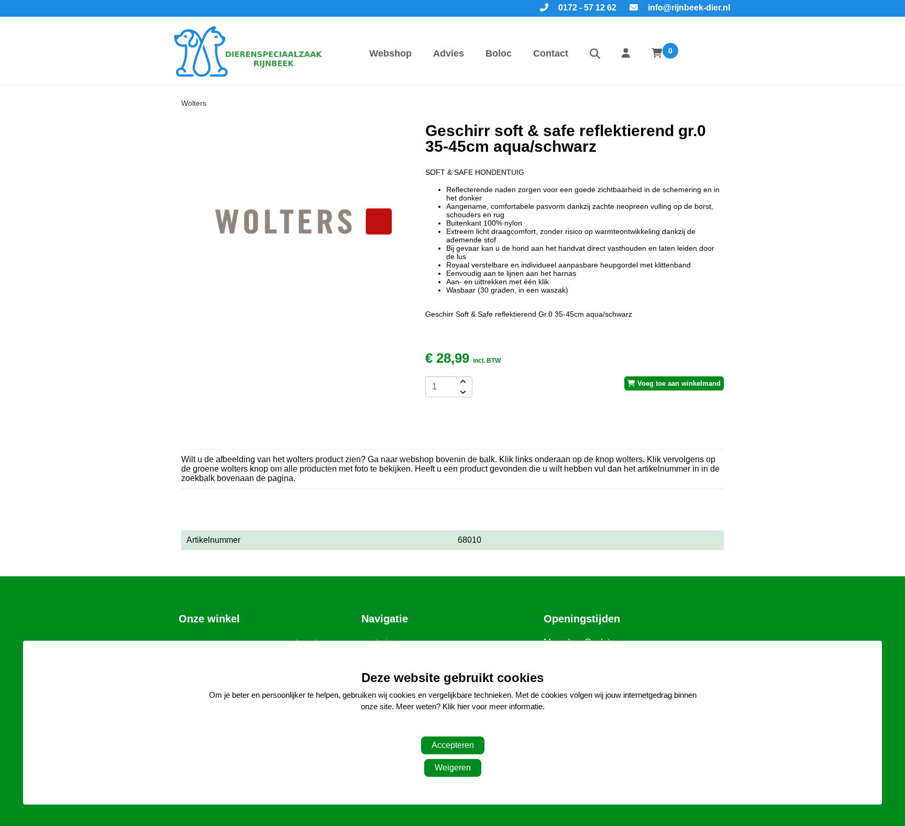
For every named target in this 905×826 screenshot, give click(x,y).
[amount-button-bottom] (462, 392)
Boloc (498, 53)
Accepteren (453, 745)
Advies (448, 53)
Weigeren (453, 767)
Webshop (390, 53)
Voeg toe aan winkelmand (678, 383)
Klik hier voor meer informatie (493, 706)
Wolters (193, 103)
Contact (550, 53)
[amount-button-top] (462, 381)
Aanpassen (447, 727)
